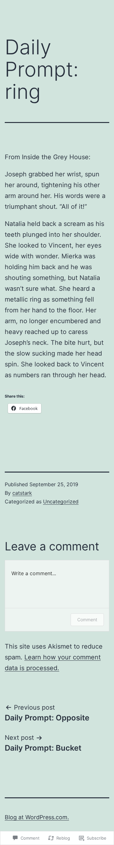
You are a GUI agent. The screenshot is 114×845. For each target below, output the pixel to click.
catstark (22, 493)
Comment (87, 619)
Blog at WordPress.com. (37, 817)
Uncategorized (61, 501)
